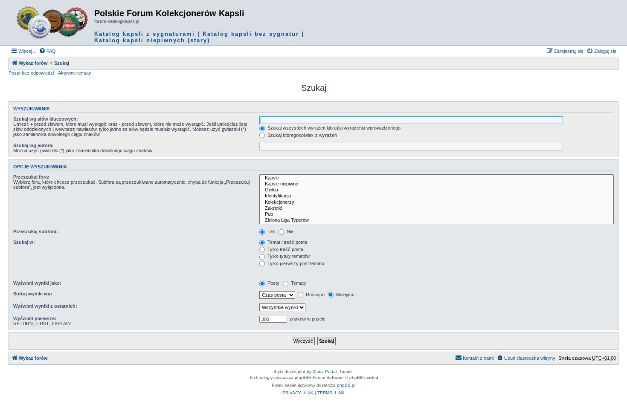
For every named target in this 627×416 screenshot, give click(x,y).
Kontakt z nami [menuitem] (478, 358)
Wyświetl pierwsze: (34, 318)
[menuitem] (47, 51)
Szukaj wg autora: (33, 145)
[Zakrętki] (436, 208)
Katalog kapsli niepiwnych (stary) (152, 40)
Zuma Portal (325, 371)
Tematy (298, 283)
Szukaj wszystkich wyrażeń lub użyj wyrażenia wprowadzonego (333, 127)
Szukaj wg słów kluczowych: (45, 118)
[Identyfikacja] (436, 196)
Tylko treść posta (284, 249)
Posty (272, 283)
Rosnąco (315, 294)
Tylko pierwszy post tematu (295, 263)
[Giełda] (436, 190)
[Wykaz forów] (52, 22)
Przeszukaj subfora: (35, 231)
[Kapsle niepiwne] (436, 184)
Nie (289, 231)
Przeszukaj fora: (31, 176)
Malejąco (344, 294)
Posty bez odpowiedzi (31, 72)
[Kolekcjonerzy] (436, 202)
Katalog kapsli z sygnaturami (144, 34)
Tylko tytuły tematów (288, 256)
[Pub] (436, 214)
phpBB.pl (346, 385)
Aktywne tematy (74, 72)
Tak (270, 231)
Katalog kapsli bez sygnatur (251, 34)
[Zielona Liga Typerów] (436, 220)
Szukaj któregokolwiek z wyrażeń (301, 135)
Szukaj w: (24, 242)
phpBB (301, 377)
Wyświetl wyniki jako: (37, 283)
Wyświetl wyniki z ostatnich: (45, 306)
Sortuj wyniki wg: (32, 293)
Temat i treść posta (286, 242)
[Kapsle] (436, 178)
